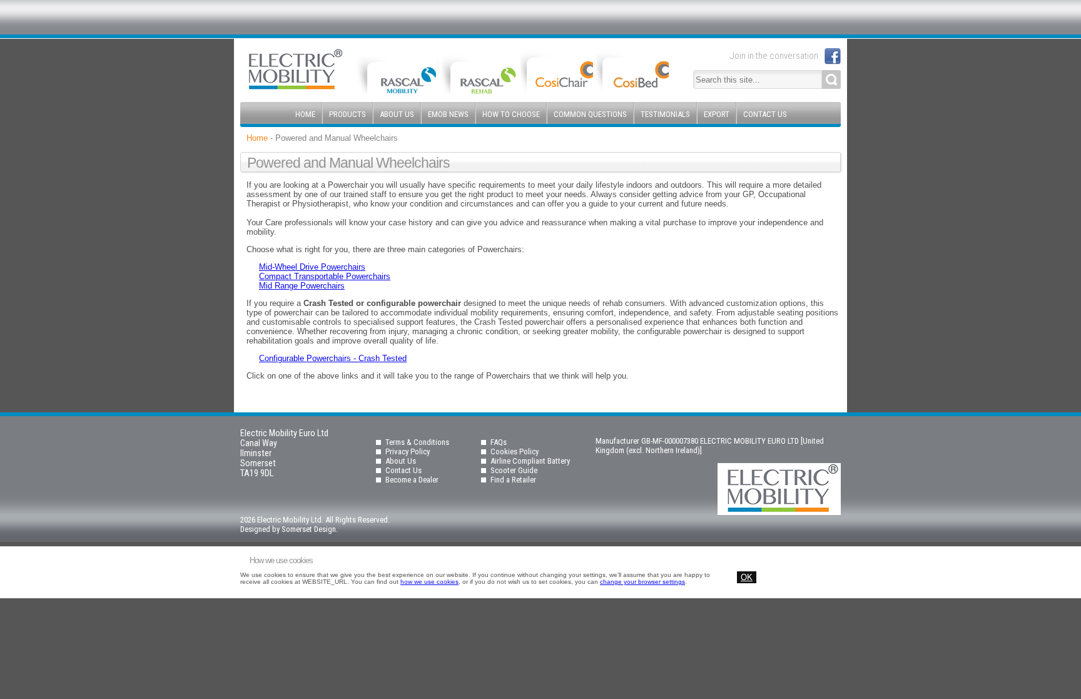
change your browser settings (642, 581)
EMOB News (448, 114)
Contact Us (765, 114)
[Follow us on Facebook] (833, 56)
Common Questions (590, 114)
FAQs (498, 442)
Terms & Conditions (417, 442)
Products (347, 114)
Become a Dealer (412, 479)
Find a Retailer (513, 479)
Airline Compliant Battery (530, 461)
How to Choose (511, 114)
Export (716, 114)
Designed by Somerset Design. (289, 529)
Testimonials (665, 114)
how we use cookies (429, 581)
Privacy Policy (407, 451)
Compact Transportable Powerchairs (324, 276)
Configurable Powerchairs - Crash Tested (333, 358)
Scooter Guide (513, 470)
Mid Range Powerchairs (302, 285)
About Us (397, 114)
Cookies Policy (514, 451)
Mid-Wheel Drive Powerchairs (312, 267)
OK (747, 577)
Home (305, 114)
